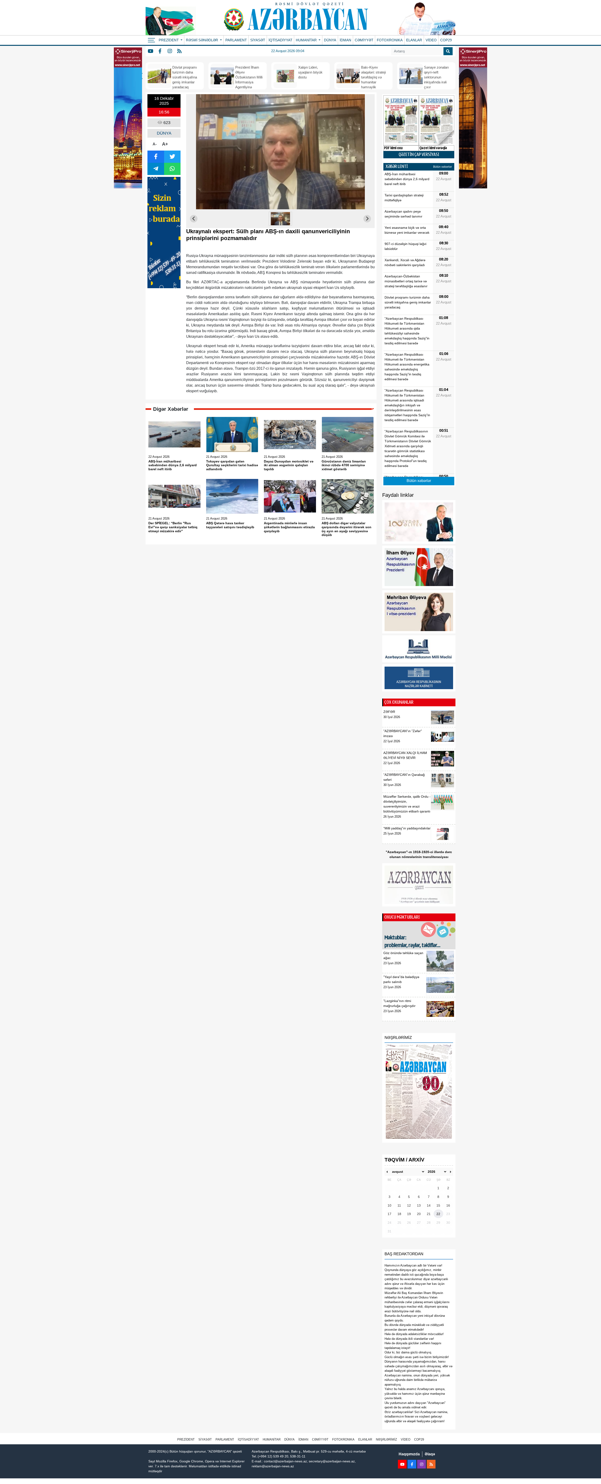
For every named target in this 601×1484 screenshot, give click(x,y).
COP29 (446, 40)
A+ (165, 144)
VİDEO (431, 40)
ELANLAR (414, 40)
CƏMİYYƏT (364, 40)
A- (155, 144)
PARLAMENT (236, 40)
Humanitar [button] (307, 40)
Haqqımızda (409, 1454)
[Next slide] (367, 218)
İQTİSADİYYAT (280, 40)
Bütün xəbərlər (442, 166)
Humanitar (272, 1439)
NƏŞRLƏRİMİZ (386, 1439)
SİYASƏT (257, 40)
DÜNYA (330, 40)
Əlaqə (430, 1454)
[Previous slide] (193, 218)
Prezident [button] (169, 40)
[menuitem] (280, 219)
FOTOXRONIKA (390, 40)
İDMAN (345, 40)
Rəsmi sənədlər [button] (202, 40)
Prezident (186, 1439)
